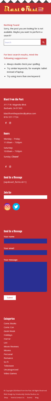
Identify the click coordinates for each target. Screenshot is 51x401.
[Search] (29, 8)
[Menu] (39, 8)
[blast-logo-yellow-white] (21, 8)
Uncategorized (11, 369)
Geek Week (9, 331)
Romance (8, 358)
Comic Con (9, 327)
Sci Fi (6, 361)
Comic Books (10, 323)
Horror (7, 338)
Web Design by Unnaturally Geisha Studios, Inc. (21, 394)
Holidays (8, 334)
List (5, 342)
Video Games (10, 373)
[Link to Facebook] (6, 123)
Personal (8, 354)
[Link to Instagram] (10, 123)
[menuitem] (29, 8)
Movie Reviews (11, 346)
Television (9, 365)
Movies (7, 350)
